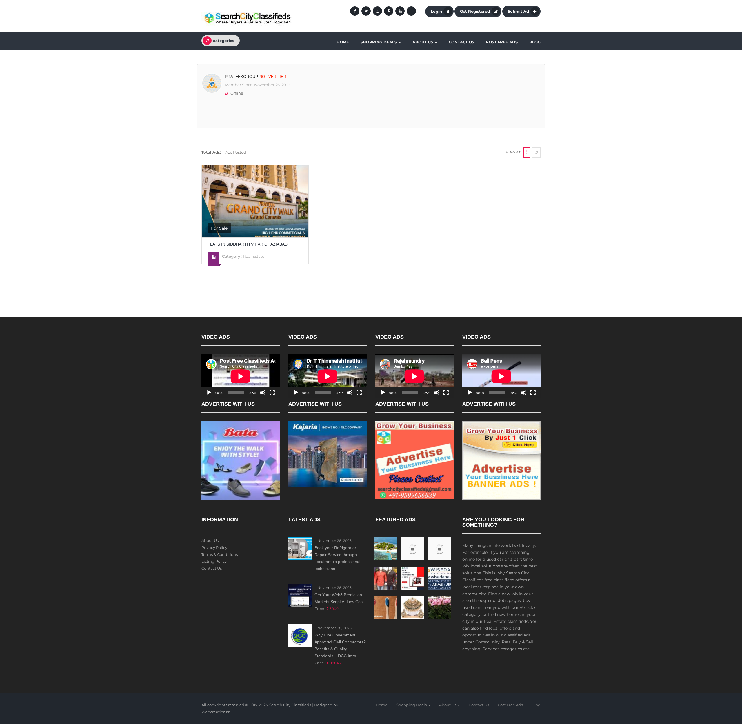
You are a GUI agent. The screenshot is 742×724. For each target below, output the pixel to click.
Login (436, 11)
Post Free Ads (502, 42)
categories (223, 40)
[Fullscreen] (272, 392)
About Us (423, 42)
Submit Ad (518, 11)
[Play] (209, 392)
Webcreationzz (215, 712)
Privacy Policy (214, 547)
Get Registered (475, 11)
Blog (535, 42)
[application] (240, 376)
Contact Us (461, 42)
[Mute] (263, 392)
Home (343, 42)
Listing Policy (214, 561)
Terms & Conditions (219, 554)
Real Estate (253, 256)
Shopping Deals (379, 42)
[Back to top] (723, 688)
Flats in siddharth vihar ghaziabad (248, 244)
